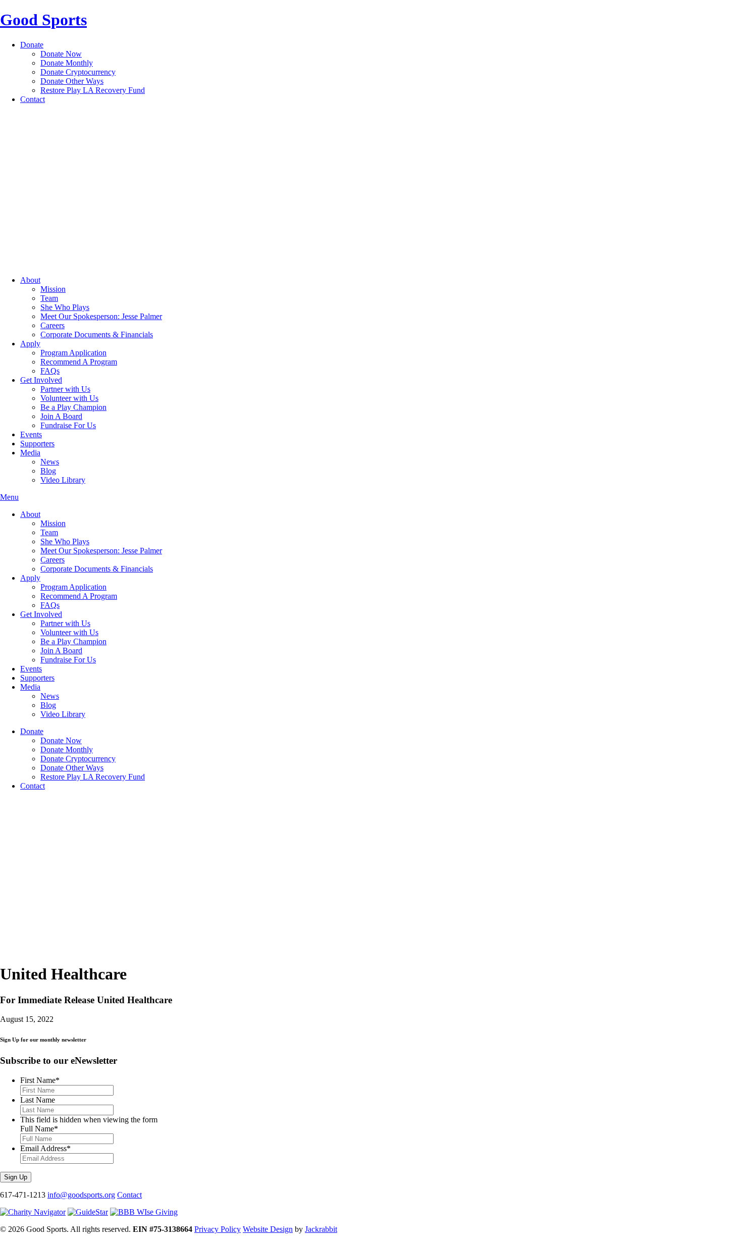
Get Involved (41, 380)
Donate (31, 44)
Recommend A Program (78, 361)
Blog (48, 471)
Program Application (73, 352)
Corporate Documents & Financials (96, 334)
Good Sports (43, 20)
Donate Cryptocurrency (78, 72)
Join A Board (61, 416)
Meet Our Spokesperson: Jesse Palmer (101, 316)
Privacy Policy (217, 1229)
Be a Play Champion (73, 407)
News (49, 461)
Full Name (39, 1128)
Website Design (268, 1229)
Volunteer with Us (69, 398)
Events (31, 434)
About (30, 280)
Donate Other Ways (71, 81)
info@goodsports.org (81, 1195)
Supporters (37, 443)
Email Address (45, 1148)
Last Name (37, 1100)
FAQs (50, 371)
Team (49, 298)
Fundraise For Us (68, 425)
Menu (9, 497)
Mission (53, 289)
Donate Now (61, 53)
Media (30, 452)
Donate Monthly (66, 63)
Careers (52, 325)
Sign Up (15, 1177)
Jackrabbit (321, 1229)
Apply (30, 343)
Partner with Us (65, 389)
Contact (32, 99)
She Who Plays (64, 307)
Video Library (62, 480)
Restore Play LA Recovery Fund (92, 90)
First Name (40, 1080)
